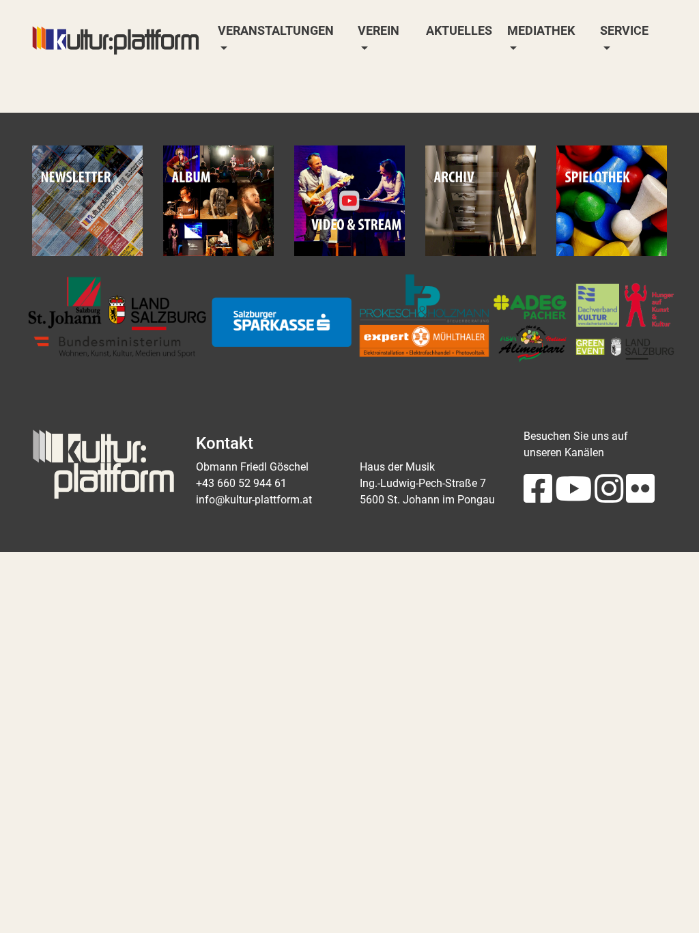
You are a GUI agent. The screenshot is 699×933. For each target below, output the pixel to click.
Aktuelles (459, 31)
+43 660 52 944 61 (241, 483)
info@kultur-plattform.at (254, 499)
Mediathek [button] (541, 31)
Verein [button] (378, 31)
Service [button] (624, 31)
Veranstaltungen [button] (276, 31)
